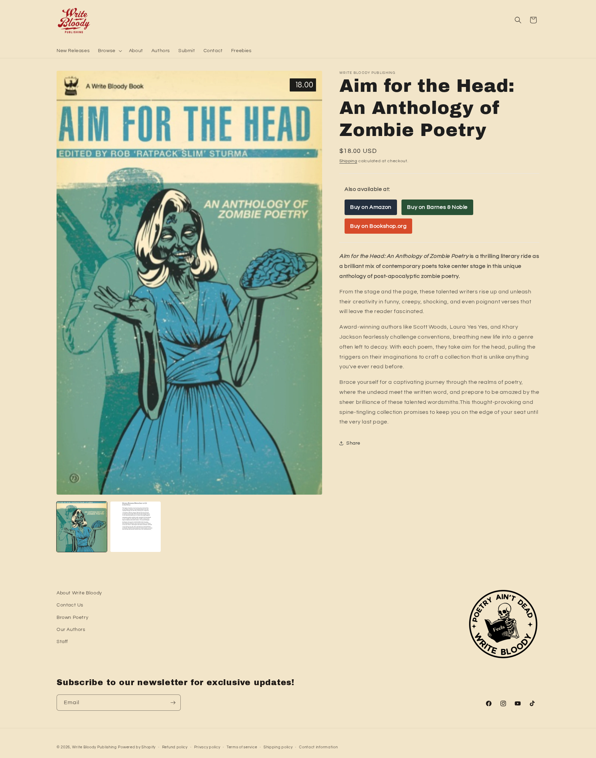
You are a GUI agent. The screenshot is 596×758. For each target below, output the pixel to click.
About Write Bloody (79, 593)
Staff (62, 641)
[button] (109, 50)
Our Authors (71, 629)
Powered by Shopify (137, 747)
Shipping (348, 161)
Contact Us (70, 605)
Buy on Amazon (370, 207)
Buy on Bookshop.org (378, 226)
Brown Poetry (72, 617)
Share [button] (353, 443)
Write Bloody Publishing (94, 747)
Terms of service (242, 747)
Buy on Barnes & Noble (437, 207)
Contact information (318, 747)
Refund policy (175, 747)
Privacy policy (207, 747)
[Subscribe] (172, 702)
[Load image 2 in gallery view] (135, 527)
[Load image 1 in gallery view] (82, 527)
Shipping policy (278, 747)
